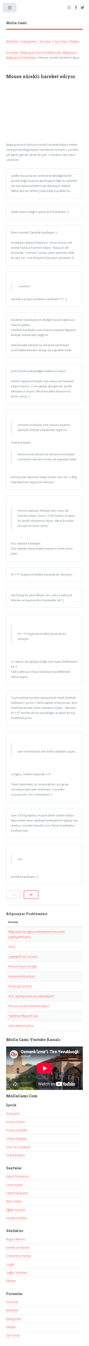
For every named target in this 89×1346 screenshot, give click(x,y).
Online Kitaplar (16, 1138)
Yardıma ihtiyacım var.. (23, 1016)
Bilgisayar (70, 52)
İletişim (74, 41)
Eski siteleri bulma (20, 1026)
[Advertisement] (41, 113)
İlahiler (11, 1281)
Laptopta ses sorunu (22, 956)
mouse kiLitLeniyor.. (22, 976)
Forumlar (12, 52)
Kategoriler (29, 41)
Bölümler (12, 41)
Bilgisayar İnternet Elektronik (41, 52)
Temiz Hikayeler (17, 1193)
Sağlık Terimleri (16, 1272)
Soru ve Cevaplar (18, 1147)
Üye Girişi (60, 41)
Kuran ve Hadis (16, 1130)
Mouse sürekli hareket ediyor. (29, 1006)
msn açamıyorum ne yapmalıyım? (31, 996)
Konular (45, 41)
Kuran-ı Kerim (15, 1122)
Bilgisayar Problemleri (21, 57)
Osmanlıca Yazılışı (18, 1256)
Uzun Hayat (14, 1185)
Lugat (10, 1264)
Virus (12, 946)
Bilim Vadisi (14, 1201)
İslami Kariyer (15, 1155)
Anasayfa (13, 1113)
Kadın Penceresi (17, 1176)
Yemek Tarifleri (16, 1218)
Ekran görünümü (20, 986)
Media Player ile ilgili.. (23, 966)
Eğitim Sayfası (15, 1210)
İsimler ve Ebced (17, 1247)
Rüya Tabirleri (15, 1239)
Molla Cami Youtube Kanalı (33, 1039)
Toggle (10, 8)
